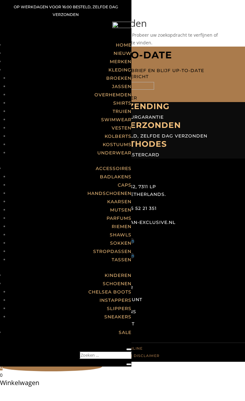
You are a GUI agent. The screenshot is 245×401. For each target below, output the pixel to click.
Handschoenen (109, 193)
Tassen (121, 260)
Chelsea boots (109, 292)
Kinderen (118, 275)
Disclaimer (147, 355)
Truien (122, 111)
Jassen (121, 86)
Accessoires (113, 168)
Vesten (121, 128)
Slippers (119, 308)
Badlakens (115, 177)
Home (123, 45)
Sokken (120, 243)
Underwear (114, 153)
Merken (120, 61)
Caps (124, 185)
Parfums (119, 218)
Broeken (118, 78)
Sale (125, 332)
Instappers (115, 300)
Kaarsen (119, 201)
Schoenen (117, 283)
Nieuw (122, 53)
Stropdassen (112, 251)
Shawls (120, 235)
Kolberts (118, 136)
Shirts (122, 103)
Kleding (119, 70)
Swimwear (116, 120)
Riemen (121, 226)
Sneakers (117, 317)
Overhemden (112, 95)
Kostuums (117, 144)
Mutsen (120, 210)
